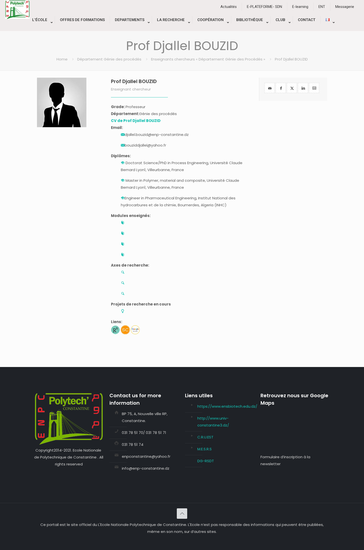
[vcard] (314, 88)
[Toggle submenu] (41, 28)
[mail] (269, 88)
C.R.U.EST (205, 437)
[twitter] (291, 88)
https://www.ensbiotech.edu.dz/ (227, 406)
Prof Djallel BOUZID (134, 81)
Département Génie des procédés (109, 59)
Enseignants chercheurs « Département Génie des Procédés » (208, 59)
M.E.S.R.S (204, 449)
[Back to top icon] (182, 513)
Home (62, 59)
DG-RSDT (205, 460)
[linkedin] (303, 88)
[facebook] (280, 88)
